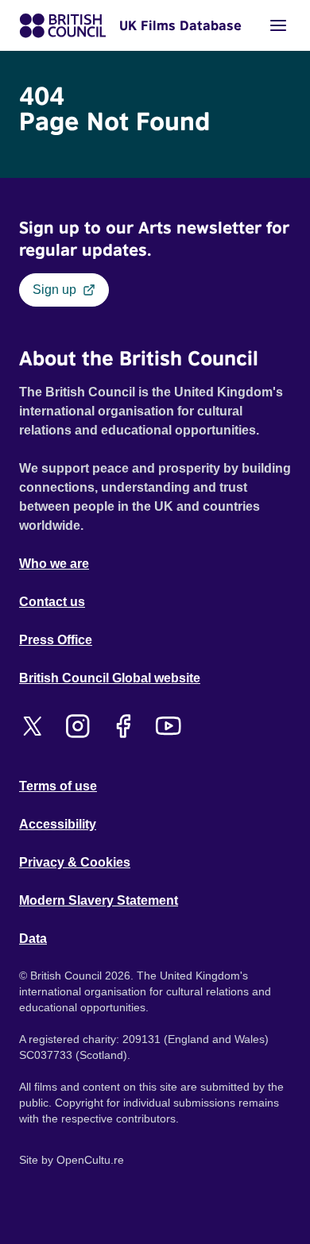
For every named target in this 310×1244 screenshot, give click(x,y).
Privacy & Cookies (74, 862)
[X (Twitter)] (32, 726)
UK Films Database (180, 25)
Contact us (52, 601)
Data (33, 938)
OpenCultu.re (90, 1159)
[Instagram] (77, 726)
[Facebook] (123, 726)
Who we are (54, 563)
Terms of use (58, 786)
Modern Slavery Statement (98, 900)
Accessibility (57, 824)
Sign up (54, 289)
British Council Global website (109, 678)
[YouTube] (168, 726)
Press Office (55, 640)
